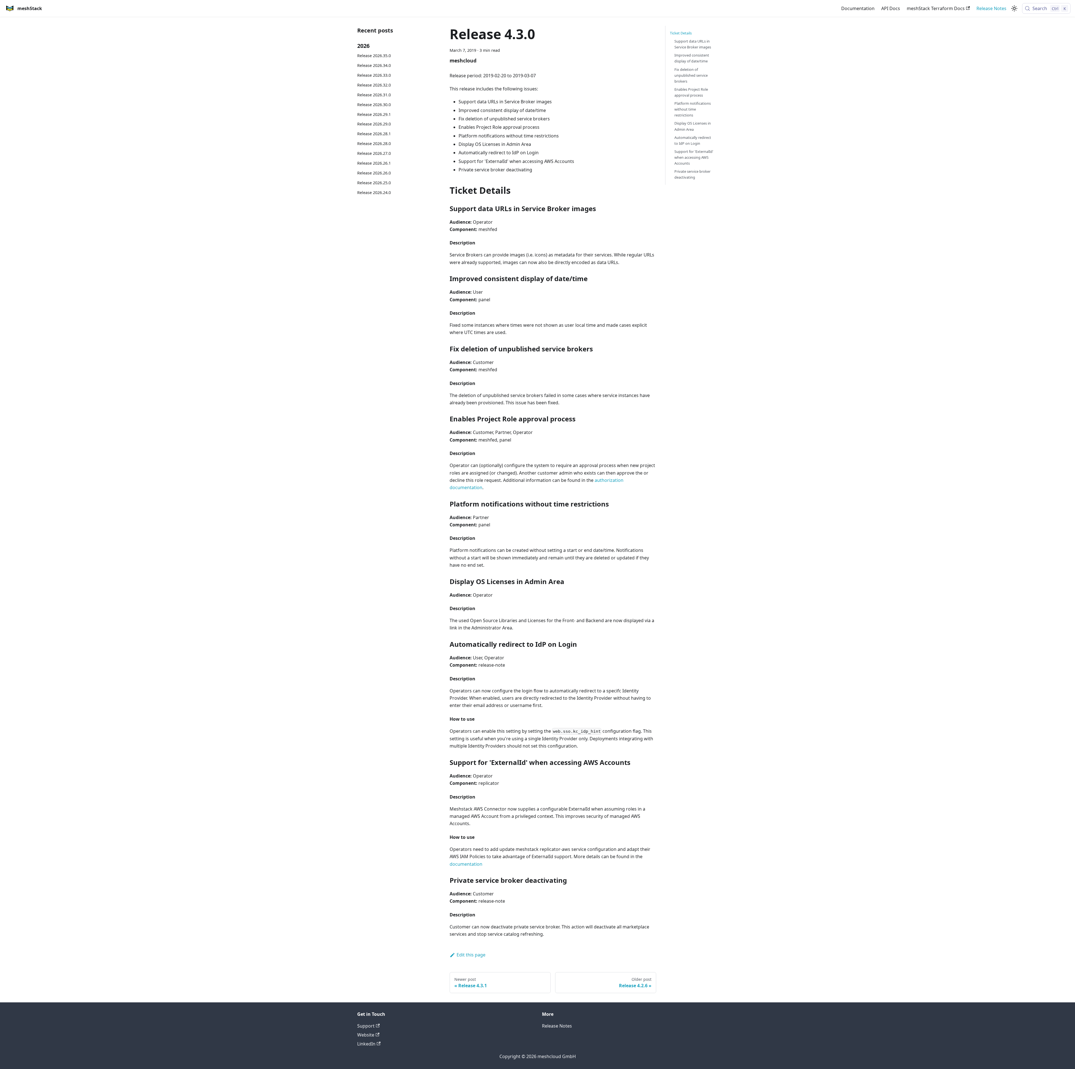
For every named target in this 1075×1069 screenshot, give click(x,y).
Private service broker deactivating (692, 174)
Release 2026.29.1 (374, 114)
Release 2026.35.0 (374, 55)
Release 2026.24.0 (374, 192)
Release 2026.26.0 (374, 173)
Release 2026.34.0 (374, 65)
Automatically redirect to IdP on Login (692, 140)
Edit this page (471, 955)
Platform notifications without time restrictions (692, 109)
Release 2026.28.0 (374, 143)
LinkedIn (366, 1044)
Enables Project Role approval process (691, 92)
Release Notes (991, 8)
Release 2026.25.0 (374, 182)
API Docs (890, 8)
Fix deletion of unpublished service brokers (691, 75)
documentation (466, 864)
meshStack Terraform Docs (936, 8)
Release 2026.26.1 (374, 163)
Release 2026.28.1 (374, 133)
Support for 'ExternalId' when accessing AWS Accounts (693, 157)
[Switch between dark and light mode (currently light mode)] (1014, 8)
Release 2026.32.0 (374, 85)
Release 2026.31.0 (374, 94)
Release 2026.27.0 (374, 153)
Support (366, 1026)
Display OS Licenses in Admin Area (692, 126)
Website (365, 1035)
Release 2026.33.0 (374, 75)
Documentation (858, 8)
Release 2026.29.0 (374, 124)
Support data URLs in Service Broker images (692, 44)
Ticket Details (681, 33)
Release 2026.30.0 (374, 104)
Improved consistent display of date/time (691, 58)
